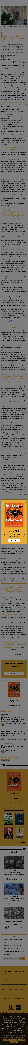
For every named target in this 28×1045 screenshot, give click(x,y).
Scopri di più (14, 540)
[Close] (25, 502)
